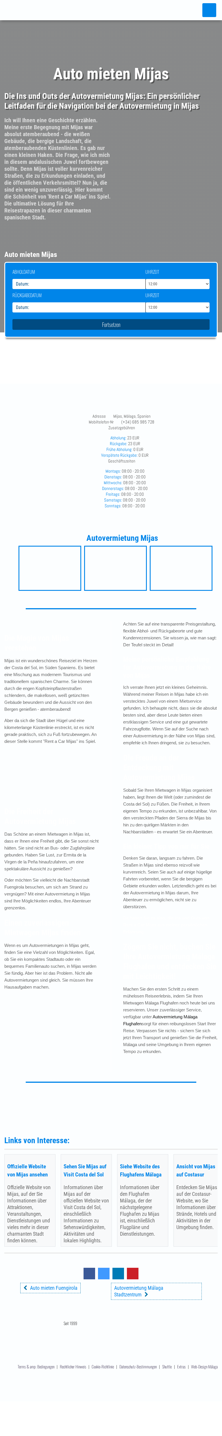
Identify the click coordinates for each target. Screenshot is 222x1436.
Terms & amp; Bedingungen (36, 1366)
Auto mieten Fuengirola (53, 1288)
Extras (181, 1366)
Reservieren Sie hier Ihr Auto (116, 1104)
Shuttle (167, 1366)
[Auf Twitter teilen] (104, 1277)
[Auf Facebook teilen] (89, 1277)
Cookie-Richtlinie (103, 1366)
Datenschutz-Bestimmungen (138, 1366)
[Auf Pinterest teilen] (132, 1277)
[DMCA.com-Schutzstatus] (111, 1402)
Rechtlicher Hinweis (73, 1366)
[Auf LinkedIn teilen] (118, 1277)
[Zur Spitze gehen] (209, 1399)
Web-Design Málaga (204, 1366)
